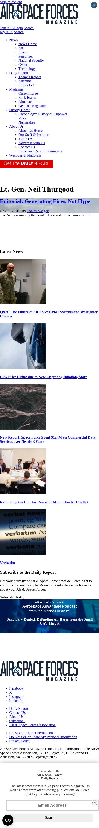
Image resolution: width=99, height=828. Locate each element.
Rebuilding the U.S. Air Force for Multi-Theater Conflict (44, 502)
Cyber (22, 64)
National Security (31, 60)
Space (22, 52)
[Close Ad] (95, 802)
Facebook (16, 688)
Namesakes (26, 122)
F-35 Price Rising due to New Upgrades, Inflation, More (43, 377)
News (13, 40)
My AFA (6, 32)
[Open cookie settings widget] (7, 820)
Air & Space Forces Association (32, 725)
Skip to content (11, 2)
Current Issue (28, 93)
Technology (27, 69)
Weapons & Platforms (25, 155)
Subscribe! (26, 85)
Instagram (16, 697)
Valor (22, 118)
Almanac (25, 102)
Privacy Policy (19, 741)
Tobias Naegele (38, 211)
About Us (16, 126)
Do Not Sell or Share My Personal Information (43, 737)
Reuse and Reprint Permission (40, 151)
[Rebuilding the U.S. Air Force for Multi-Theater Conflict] (23, 493)
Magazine (16, 89)
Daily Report (18, 73)
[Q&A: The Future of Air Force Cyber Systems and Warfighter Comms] (23, 303)
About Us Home (30, 130)
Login (18, 28)
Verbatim (7, 563)
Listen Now (49, 631)
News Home (27, 44)
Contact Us (26, 147)
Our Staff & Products (33, 135)
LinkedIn (16, 701)
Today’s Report (29, 77)
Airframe (25, 81)
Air (20, 48)
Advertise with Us (31, 143)
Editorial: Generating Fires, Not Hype (45, 201)
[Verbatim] (23, 554)
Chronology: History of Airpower (42, 114)
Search (29, 28)
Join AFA (7, 28)
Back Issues (27, 97)
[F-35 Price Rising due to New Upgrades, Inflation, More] (23, 368)
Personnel (25, 56)
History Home (19, 110)
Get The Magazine (32, 106)
